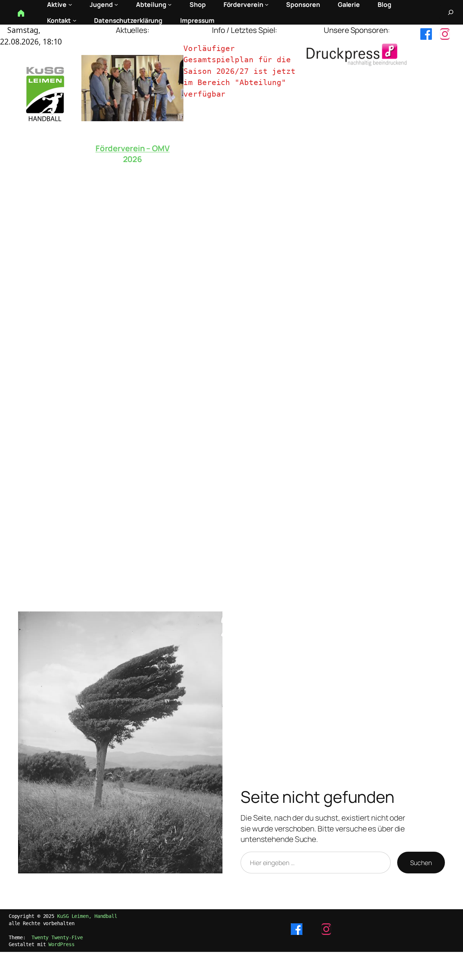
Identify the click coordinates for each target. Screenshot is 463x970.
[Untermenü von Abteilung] (169, 4)
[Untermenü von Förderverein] (266, 4)
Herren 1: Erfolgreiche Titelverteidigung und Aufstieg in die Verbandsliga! (132, 155)
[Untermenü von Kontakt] (74, 20)
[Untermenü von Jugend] (116, 4)
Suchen (421, 862)
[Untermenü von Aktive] (70, 4)
